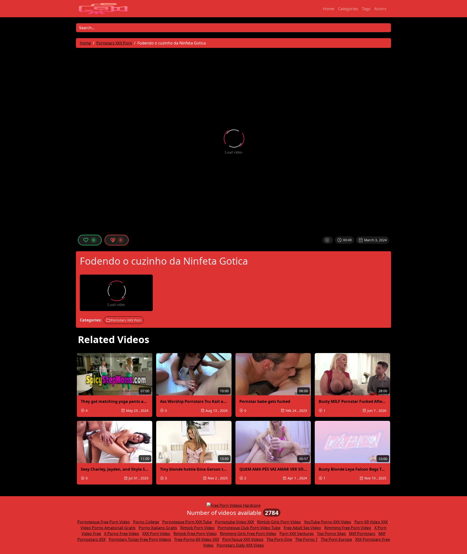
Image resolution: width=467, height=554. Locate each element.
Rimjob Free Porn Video (195, 533)
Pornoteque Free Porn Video (103, 522)
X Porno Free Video (121, 533)
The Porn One (279, 539)
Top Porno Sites (331, 533)
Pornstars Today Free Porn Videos (140, 539)
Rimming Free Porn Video (347, 527)
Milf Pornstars (362, 533)
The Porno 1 (306, 539)
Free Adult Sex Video (302, 527)
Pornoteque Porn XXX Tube (187, 522)
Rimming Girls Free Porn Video (248, 533)
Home (328, 8)
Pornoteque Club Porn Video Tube (249, 527)
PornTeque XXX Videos (242, 539)
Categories (348, 8)
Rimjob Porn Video (197, 527)
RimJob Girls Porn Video (279, 522)
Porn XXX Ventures (296, 533)
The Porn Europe (336, 539)
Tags (366, 8)
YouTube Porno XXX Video (327, 522)
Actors (380, 8)
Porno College (146, 522)
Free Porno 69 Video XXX (196, 539)
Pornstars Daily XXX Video (240, 545)
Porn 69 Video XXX (371, 522)
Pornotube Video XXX (234, 522)
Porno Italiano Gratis (158, 527)
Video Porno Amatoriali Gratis (108, 527)
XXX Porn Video (156, 533)
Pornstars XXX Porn (126, 320)
